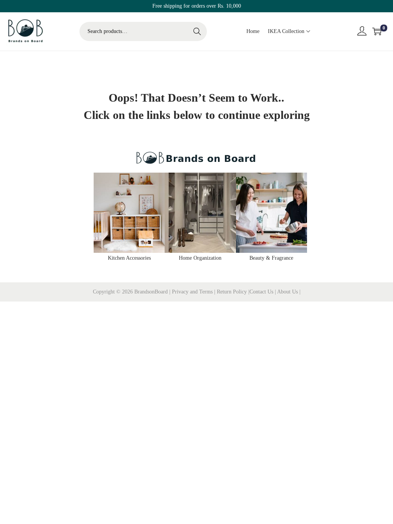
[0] (376, 31)
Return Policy (232, 292)
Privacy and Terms (192, 292)
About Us (288, 292)
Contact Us (262, 292)
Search (197, 31)
